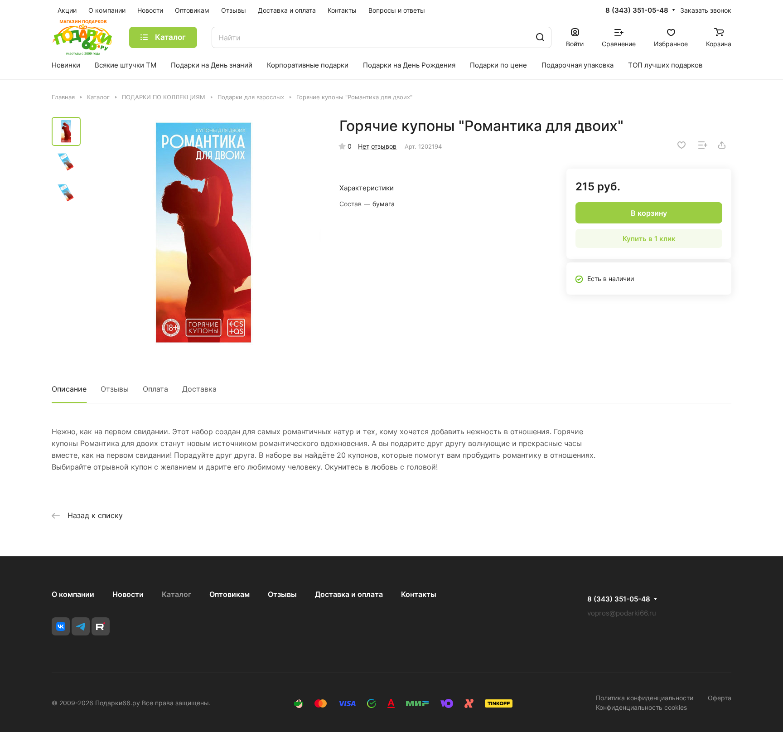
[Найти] (540, 37)
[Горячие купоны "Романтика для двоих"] (203, 234)
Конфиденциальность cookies (641, 707)
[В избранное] (681, 145)
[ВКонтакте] (61, 626)
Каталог (176, 594)
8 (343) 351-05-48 (636, 10)
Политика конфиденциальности (644, 698)
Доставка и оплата (349, 594)
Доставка (199, 388)
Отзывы (115, 388)
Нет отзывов (377, 146)
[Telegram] (81, 626)
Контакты (418, 594)
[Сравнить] (702, 145)
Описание (69, 388)
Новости (128, 594)
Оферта (719, 698)
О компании (73, 594)
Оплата (155, 388)
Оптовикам (229, 594)
